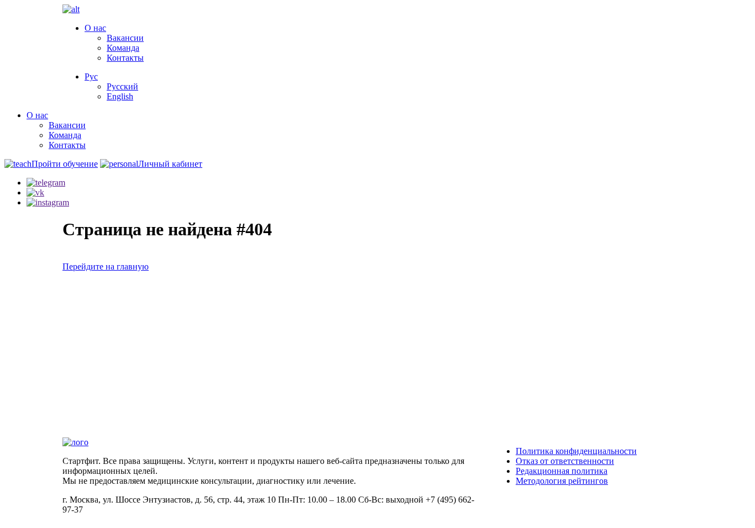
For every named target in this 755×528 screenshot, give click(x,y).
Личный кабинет (170, 163)
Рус (91, 76)
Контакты (125, 57)
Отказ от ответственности (565, 461)
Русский (122, 86)
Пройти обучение (65, 163)
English (120, 96)
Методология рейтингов (562, 480)
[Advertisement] (377, 354)
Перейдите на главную (105, 266)
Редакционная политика (561, 471)
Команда (123, 47)
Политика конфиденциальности (576, 451)
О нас (95, 28)
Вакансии (125, 38)
